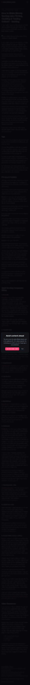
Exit (22, 348)
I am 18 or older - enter (12, 348)
